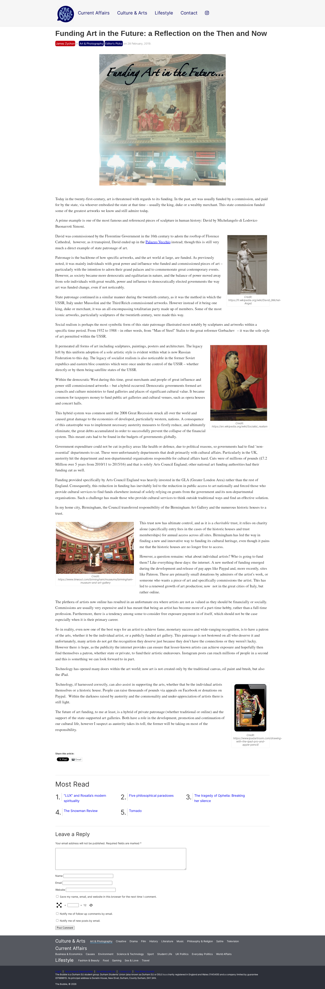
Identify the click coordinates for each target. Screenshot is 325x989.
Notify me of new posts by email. (80, 920)
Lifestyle (64, 960)
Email (58, 882)
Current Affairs (71, 948)
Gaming (116, 960)
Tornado (135, 811)
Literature (167, 941)
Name (59, 875)
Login (58, 971)
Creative (121, 941)
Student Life (164, 954)
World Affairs (224, 954)
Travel (145, 960)
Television (233, 941)
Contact (189, 13)
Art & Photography (91, 43)
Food (106, 960)
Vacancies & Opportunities (79, 971)
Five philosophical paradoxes (151, 795)
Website (60, 889)
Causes (90, 954)
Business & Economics (68, 954)
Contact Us (125, 971)
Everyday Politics (202, 954)
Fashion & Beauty (88, 960)
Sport (150, 954)
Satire (219, 941)
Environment (105, 954)
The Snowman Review (81, 811)
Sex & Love (131, 960)
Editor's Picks (113, 43)
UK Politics (181, 954)
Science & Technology (130, 954)
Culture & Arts (70, 941)
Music (180, 941)
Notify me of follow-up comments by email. (86, 913)
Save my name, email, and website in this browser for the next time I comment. (108, 896)
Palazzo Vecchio (158, 241)
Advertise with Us (106, 971)
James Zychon (65, 43)
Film (143, 941)
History (153, 941)
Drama (134, 941)
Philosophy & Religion (200, 941)
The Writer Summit (144, 971)
